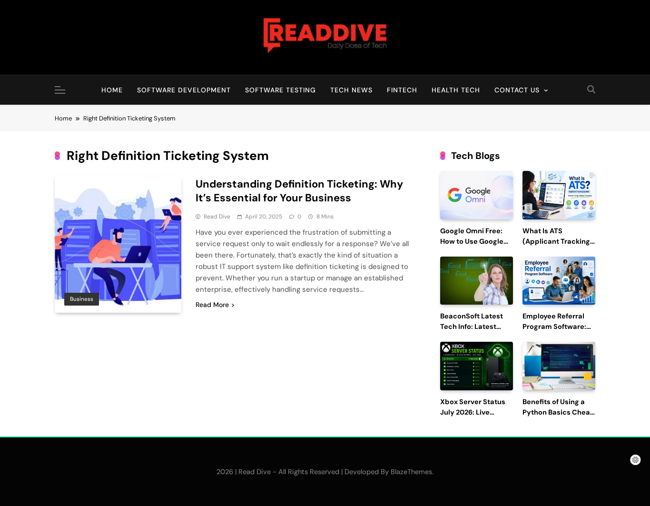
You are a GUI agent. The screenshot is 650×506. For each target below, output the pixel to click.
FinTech (402, 90)
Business (81, 299)
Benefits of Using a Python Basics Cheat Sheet (557, 412)
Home (112, 90)
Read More (212, 304)
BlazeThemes (411, 471)
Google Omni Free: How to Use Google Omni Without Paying (476, 242)
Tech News (351, 90)
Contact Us (517, 90)
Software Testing (280, 90)
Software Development (184, 90)
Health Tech (456, 90)
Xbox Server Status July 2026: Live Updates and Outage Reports (475, 417)
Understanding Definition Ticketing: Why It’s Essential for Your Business (299, 191)
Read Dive (217, 216)
